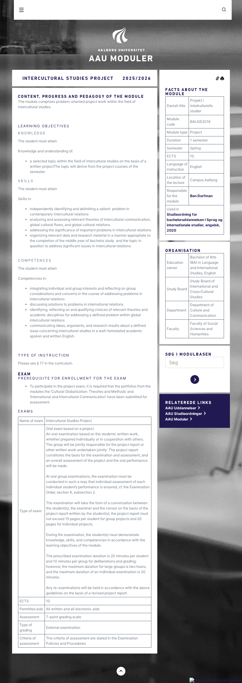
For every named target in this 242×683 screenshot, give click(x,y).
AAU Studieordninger (186, 413)
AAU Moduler (179, 419)
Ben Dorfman (201, 196)
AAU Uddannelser (183, 408)
